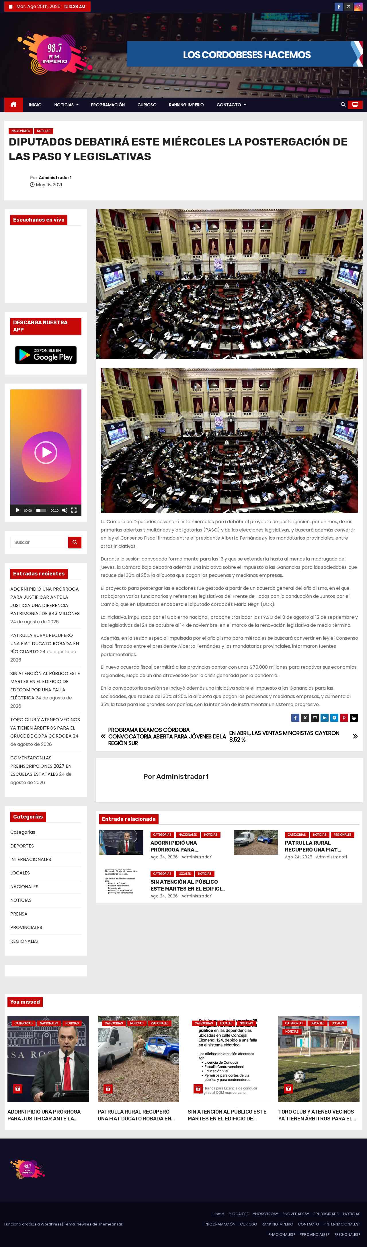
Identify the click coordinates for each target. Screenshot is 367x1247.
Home (218, 1214)
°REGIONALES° (347, 1234)
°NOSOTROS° (265, 1214)
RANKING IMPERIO (186, 105)
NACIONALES (20, 131)
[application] (45, 452)
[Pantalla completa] (74, 510)
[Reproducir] (18, 510)
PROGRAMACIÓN (108, 105)
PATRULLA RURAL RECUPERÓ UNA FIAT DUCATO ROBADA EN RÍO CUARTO (44, 643)
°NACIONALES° (281, 1234)
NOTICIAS (64, 105)
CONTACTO (230, 105)
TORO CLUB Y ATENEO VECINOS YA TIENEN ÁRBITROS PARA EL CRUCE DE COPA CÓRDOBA (45, 727)
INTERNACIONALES (30, 859)
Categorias (22, 832)
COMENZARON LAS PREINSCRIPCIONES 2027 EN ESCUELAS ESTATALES (40, 766)
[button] (343, 104)
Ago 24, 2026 (164, 857)
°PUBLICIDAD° (326, 1214)
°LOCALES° (239, 1214)
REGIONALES (24, 941)
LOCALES (20, 873)
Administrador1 (55, 177)
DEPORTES (22, 846)
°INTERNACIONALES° (342, 1224)
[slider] (41, 510)
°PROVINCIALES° (315, 1234)
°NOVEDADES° (296, 1214)
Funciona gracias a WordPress (33, 1224)
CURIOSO (147, 105)
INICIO (35, 105)
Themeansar (110, 1224)
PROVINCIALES (26, 927)
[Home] (13, 105)
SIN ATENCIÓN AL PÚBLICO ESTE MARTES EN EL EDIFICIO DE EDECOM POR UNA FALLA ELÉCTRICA (227, 1122)
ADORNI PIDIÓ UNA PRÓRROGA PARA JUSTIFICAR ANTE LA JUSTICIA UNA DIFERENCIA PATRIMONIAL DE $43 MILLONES (46, 1122)
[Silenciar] (65, 510)
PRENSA (19, 914)
